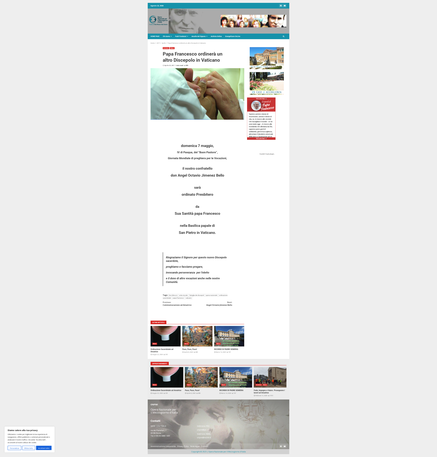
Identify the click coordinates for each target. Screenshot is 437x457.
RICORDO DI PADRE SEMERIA (229, 336)
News (172, 48)
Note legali (195, 446)
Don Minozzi (173, 295)
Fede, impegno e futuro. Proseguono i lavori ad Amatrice (270, 377)
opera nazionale (211, 295)
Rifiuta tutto (28, 448)
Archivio (166, 48)
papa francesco (178, 298)
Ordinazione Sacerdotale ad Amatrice (166, 336)
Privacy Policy (183, 446)
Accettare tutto (43, 448)
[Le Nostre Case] (266, 58)
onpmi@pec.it (202, 430)
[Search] (283, 36)
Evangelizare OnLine (232, 36)
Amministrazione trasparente (163, 446)
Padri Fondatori (180, 36)
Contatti (204, 446)
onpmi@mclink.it (204, 437)
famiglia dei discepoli (196, 295)
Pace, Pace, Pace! (197, 336)
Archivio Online (216, 36)
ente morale (183, 295)
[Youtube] (284, 5)
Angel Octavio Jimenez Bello (219, 303)
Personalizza (14, 448)
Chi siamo (166, 36)
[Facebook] (281, 5)
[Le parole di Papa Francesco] (261, 101)
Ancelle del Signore (199, 36)
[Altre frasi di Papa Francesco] (261, 100)
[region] (30, 439)
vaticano (189, 298)
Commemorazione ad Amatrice (177, 303)
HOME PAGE (155, 36)
